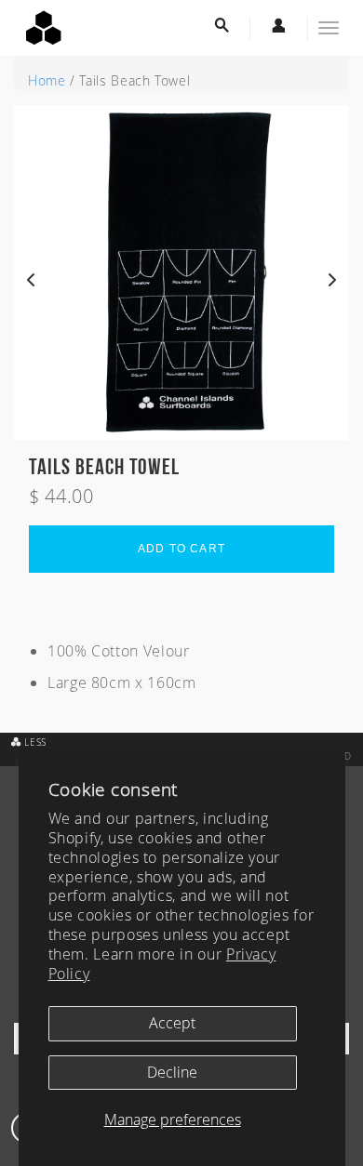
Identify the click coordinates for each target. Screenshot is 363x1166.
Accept (172, 1023)
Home (47, 80)
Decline (172, 1072)
